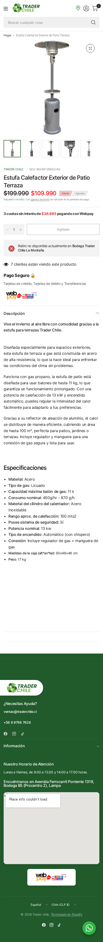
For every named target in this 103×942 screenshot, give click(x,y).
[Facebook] (7, 734)
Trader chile (13, 169)
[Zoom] (90, 48)
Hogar (7, 35)
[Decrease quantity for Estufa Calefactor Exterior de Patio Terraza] (7, 229)
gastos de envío (40, 199)
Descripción (14, 313)
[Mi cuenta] (86, 8)
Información (14, 745)
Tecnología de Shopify (66, 914)
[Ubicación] (78, 8)
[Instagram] (16, 734)
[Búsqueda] (93, 22)
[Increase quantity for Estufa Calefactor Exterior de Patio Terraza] (20, 229)
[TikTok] (24, 734)
